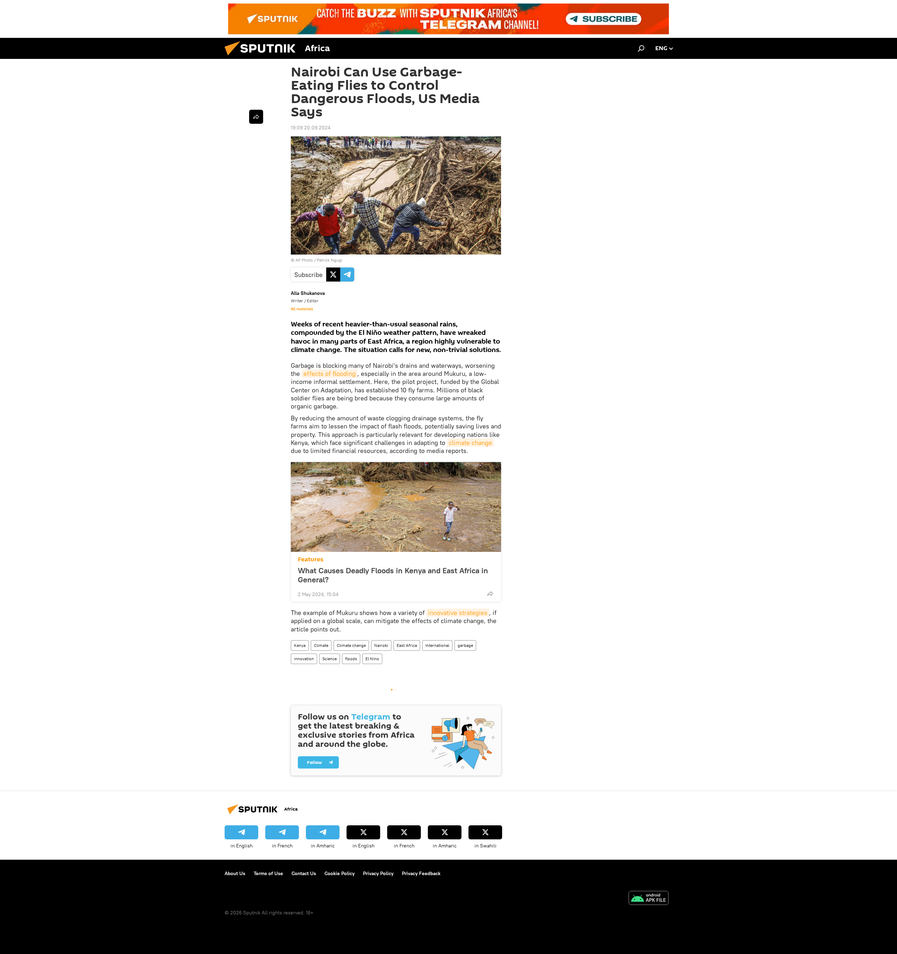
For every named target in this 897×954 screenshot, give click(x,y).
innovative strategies (457, 613)
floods (351, 658)
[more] (490, 594)
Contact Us (304, 873)
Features (310, 559)
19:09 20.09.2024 (310, 127)
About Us (235, 873)
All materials (302, 308)
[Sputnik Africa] (263, 57)
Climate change (351, 645)
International (437, 645)
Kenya (300, 645)
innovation (304, 658)
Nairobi (381, 645)
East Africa (407, 645)
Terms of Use (268, 873)
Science (329, 658)
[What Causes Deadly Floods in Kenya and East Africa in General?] (396, 507)
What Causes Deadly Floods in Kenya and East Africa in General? (393, 575)
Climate (321, 645)
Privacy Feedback (421, 873)
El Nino (372, 658)
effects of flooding (329, 374)
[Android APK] (648, 899)
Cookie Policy (339, 873)
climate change (470, 443)
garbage (465, 645)
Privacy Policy (378, 873)
